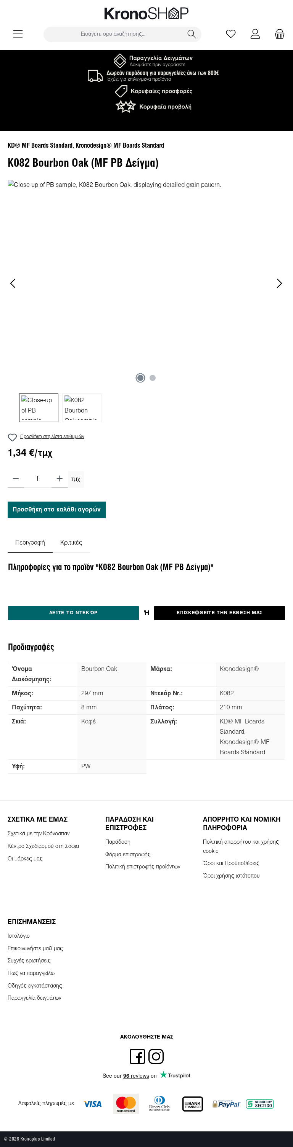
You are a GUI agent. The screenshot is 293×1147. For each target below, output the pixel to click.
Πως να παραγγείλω (31, 973)
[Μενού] (18, 34)
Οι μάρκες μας (25, 859)
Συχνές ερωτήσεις (29, 961)
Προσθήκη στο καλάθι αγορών (57, 510)
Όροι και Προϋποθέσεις (231, 863)
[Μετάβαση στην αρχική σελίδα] (146, 13)
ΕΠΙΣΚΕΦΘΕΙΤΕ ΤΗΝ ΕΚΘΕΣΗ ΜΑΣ (219, 613)
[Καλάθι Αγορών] (277, 34)
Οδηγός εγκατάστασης (35, 986)
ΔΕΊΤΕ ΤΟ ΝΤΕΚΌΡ (73, 613)
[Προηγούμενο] (13, 283)
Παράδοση (117, 842)
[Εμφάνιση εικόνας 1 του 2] (140, 378)
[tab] (30, 543)
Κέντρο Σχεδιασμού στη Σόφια (43, 846)
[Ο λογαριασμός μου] (255, 34)
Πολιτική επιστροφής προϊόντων (142, 867)
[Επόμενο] (279, 283)
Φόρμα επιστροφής (128, 854)
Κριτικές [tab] (71, 543)
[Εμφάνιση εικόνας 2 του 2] (153, 378)
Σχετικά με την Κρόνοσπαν (38, 834)
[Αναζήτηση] (191, 34)
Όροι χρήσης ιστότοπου (231, 876)
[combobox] (113, 34)
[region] (146, 301)
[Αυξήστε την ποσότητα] (60, 479)
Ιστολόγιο (19, 936)
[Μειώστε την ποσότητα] (16, 479)
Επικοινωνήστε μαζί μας (35, 948)
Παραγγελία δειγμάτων (34, 998)
